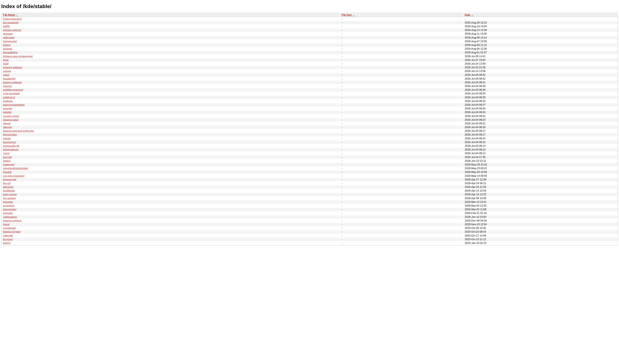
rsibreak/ (8, 235)
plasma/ (7, 48)
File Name (9, 15)
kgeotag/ (8, 202)
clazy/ (6, 153)
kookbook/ (9, 190)
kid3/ (6, 63)
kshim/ (6, 243)
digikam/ (8, 101)
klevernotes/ (10, 134)
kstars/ (6, 45)
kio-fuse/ (8, 239)
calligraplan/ (10, 217)
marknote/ (8, 164)
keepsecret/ (9, 179)
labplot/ (7, 112)
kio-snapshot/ (10, 22)
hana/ (6, 224)
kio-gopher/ (9, 198)
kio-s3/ (7, 183)
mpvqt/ (7, 138)
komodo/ (8, 213)
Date (467, 15)
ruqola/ (7, 71)
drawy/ (7, 161)
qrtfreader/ (9, 37)
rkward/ (7, 172)
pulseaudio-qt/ (11, 146)
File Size (347, 15)
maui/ (6, 74)
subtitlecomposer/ (13, 89)
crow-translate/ (11, 93)
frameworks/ (10, 41)
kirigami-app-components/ (18, 56)
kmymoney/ (9, 142)
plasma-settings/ (12, 82)
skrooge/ (8, 33)
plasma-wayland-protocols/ (18, 131)
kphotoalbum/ (11, 149)
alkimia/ (7, 127)
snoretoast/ (9, 228)
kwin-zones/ (10, 194)
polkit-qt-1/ (9, 97)
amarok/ (7, 108)
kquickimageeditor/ (14, 104)
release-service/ (12, 30)
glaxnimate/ (9, 209)
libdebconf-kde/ (12, 231)
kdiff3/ (6, 26)
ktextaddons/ (10, 52)
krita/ (6, 60)
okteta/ (7, 123)
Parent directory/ (12, 19)
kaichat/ (7, 157)
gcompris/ (8, 205)
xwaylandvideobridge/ (15, 168)
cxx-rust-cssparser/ (14, 175)
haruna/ (7, 86)
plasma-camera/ (12, 220)
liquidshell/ (9, 78)
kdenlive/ (8, 187)
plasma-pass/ (10, 119)
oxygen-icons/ (11, 116)
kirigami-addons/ (12, 67)
